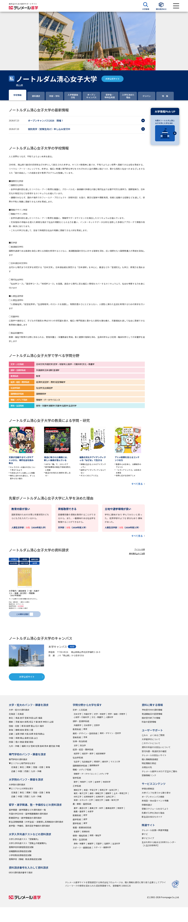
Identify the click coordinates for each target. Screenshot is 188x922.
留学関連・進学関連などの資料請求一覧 (27, 809)
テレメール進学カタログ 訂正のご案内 (159, 771)
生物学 (97, 781)
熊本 (46, 745)
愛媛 (27, 741)
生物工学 (110, 796)
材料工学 (77, 796)
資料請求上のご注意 (137, 553)
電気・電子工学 (80, 793)
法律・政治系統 (80, 741)
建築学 (108, 793)
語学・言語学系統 (81, 721)
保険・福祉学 (95, 835)
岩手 (22, 717)
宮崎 (33, 745)
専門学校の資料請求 (18, 759)
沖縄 (58, 745)
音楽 (85, 737)
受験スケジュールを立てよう (155, 808)
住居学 (107, 843)
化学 (90, 781)
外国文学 (88, 714)
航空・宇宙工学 (90, 789)
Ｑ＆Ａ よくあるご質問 (153, 735)
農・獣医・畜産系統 (82, 803)
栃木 (22, 721)
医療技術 (86, 831)
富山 (33, 725)
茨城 (17, 721)
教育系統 (77, 729)
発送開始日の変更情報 (152, 713)
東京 (40, 721)
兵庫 (31, 733)
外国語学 (77, 725)
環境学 (97, 761)
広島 (31, 737)
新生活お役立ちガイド (152, 816)
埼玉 (31, 721)
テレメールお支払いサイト (154, 755)
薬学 (85, 823)
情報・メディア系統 (82, 769)
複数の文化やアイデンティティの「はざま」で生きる (92, 459)
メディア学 (104, 773)
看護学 (76, 831)
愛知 (27, 729)
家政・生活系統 (80, 839)
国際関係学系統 (80, 765)
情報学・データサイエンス (85, 773)
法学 (76, 745)
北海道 (12, 713)
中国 (11, 737)
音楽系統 (77, 737)
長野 (28, 725)
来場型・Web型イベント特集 (155, 800)
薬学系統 (77, 823)
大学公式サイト (112, 78)
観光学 (105, 761)
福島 (40, 717)
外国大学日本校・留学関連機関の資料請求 (28, 813)
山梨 (51, 721)
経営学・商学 (87, 753)
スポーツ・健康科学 (102, 847)
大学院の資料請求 (17, 784)
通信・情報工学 (96, 793)
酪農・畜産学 (79, 811)
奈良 (36, 733)
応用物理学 (88, 796)
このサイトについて (151, 743)
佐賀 (37, 745)
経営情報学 (100, 753)
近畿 (11, 733)
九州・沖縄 (14, 745)
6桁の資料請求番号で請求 (21, 872)
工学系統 (77, 785)
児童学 (99, 843)
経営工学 (99, 800)
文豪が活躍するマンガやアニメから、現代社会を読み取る (21, 460)
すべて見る (137, 483)
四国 (11, 741)
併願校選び (147, 804)
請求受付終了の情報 (151, 717)
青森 (17, 717)
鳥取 (17, 737)
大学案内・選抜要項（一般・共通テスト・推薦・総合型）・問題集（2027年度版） (24, 593)
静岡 (17, 729)
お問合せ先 (147, 767)
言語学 (97, 725)
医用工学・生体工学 (108, 789)
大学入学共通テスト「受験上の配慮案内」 (28, 843)
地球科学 (106, 781)
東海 (11, 729)
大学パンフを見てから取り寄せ (156, 792)
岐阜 (22, 729)
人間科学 (109, 717)
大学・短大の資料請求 (19, 709)
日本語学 (88, 725)
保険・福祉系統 (80, 835)
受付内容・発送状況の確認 (154, 751)
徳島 (22, 741)
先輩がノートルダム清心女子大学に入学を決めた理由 (164, 121)
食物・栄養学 (79, 843)
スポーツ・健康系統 (82, 847)
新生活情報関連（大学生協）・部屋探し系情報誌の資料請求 (36, 821)
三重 (31, 729)
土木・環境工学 (120, 793)
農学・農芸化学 (80, 808)
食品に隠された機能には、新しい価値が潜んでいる (56, 459)
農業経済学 (110, 808)
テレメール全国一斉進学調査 (155, 830)
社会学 (76, 761)
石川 (37, 725)
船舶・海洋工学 (112, 800)
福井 (42, 725)
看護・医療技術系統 (82, 827)
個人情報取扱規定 (150, 759)
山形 (36, 717)
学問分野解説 (148, 788)
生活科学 (116, 843)
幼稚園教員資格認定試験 (20, 851)
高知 (31, 741)
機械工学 (77, 789)
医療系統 (77, 815)
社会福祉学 (87, 761)
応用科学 (100, 796)
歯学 (85, 819)
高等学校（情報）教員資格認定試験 (25, 859)
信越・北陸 (14, 725)
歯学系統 (77, 819)
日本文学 (77, 714)
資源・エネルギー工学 (83, 800)
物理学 (83, 781)
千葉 (36, 721)
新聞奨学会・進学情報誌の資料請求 (25, 817)
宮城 (27, 717)
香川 (17, 741)
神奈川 (46, 721)
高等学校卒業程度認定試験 (21, 847)
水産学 (90, 811)
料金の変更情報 (149, 721)
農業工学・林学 (96, 808)
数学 (76, 781)
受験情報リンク (149, 775)
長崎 (42, 745)
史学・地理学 (99, 714)
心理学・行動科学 (81, 717)
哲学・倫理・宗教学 (116, 714)
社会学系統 (78, 757)
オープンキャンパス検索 (153, 796)
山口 (36, 737)
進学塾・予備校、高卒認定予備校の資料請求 (29, 825)
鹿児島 (52, 745)
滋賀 (17, 733)
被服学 (90, 843)
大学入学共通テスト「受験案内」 (24, 839)
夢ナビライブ (148, 838)
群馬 (27, 721)
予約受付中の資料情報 (152, 709)
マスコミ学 (115, 761)
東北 (11, 717)
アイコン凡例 (139, 549)
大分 (28, 745)
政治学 (83, 745)
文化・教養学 (97, 717)
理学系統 (77, 777)
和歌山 (41, 733)
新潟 (24, 725)
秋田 (31, 717)
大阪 (27, 733)
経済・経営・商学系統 (83, 749)
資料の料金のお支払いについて (156, 747)
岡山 (22, 737)
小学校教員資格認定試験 (20, 855)
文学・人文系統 (80, 709)
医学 (85, 815)
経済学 (76, 753)
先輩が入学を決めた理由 (153, 812)
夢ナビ (145, 834)
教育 (85, 729)
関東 (11, 721)
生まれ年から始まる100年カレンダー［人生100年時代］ (159, 844)
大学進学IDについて (151, 739)
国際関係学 (94, 765)
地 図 (72, 646)
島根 (27, 737)
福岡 (24, 745)
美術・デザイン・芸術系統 (85, 733)
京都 (22, 733)
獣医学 (120, 808)
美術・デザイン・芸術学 (110, 733)
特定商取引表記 (149, 763)
